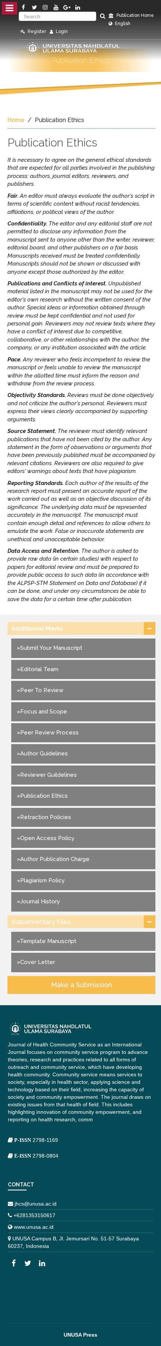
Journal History (40, 901)
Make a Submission (81, 985)
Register (36, 31)
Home (15, 120)
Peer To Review (41, 690)
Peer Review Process (49, 732)
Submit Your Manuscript (51, 648)
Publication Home (134, 15)
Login (61, 31)
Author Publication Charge (54, 859)
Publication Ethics (44, 795)
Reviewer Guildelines (48, 774)
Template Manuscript (48, 941)
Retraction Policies (45, 817)
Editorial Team (39, 669)
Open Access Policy (47, 838)
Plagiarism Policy (42, 880)
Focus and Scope (43, 711)
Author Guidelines (44, 753)
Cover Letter (37, 962)
